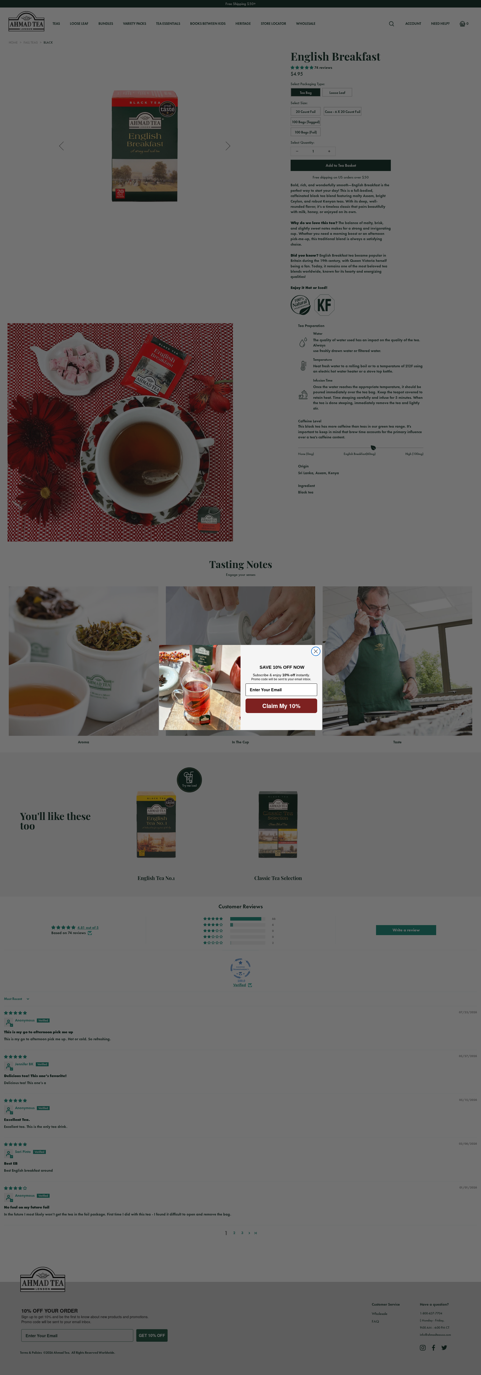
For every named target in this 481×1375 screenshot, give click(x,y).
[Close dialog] (315, 651)
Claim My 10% (281, 706)
